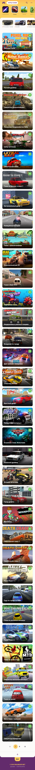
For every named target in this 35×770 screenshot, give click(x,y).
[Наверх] (17, 754)
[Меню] (31, 3)
